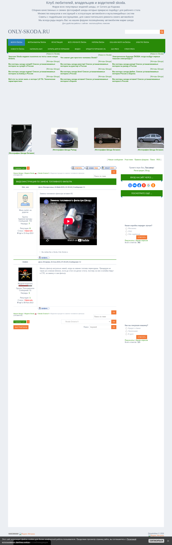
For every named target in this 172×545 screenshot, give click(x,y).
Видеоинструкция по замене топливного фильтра (67, 173)
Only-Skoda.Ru (29, 31)
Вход (147, 171)
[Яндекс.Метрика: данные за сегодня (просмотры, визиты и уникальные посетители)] (27, 534)
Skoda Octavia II (43, 173)
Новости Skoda (53, 54)
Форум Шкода (18, 173)
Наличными (133, 331)
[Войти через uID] (130, 185)
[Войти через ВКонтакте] (135, 185)
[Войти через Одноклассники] (153, 185)
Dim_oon (25, 187)
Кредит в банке (134, 328)
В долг (131, 334)
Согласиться (156, 541)
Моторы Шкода (53, 61)
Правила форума (141, 160)
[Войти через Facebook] (139, 185)
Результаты (129, 240)
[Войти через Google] (148, 185)
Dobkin (25, 262)
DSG (130, 231)
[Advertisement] (86, 101)
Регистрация (139, 171)
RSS (158, 160)
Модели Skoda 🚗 (30, 173)
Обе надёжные (134, 234)
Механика (132, 228)
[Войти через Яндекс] (144, 185)
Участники (129, 160)
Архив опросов (142, 240)
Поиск (152, 160)
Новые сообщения (115, 160)
